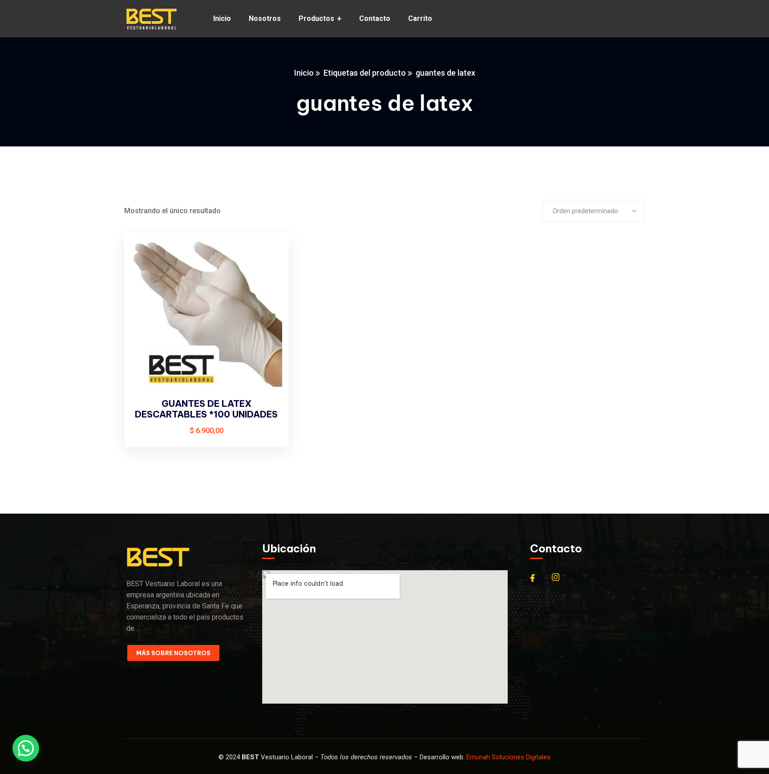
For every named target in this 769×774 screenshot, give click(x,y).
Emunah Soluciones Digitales (508, 757)
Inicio (304, 72)
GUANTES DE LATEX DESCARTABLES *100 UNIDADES (206, 409)
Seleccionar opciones (267, 256)
